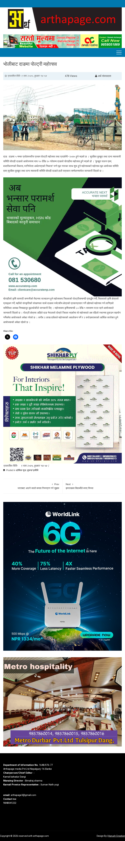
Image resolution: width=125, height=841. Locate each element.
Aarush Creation (116, 836)
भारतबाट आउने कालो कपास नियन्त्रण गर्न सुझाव (38, 486)
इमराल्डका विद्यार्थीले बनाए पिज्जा (79, 486)
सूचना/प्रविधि (32, 470)
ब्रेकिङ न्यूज (21, 470)
